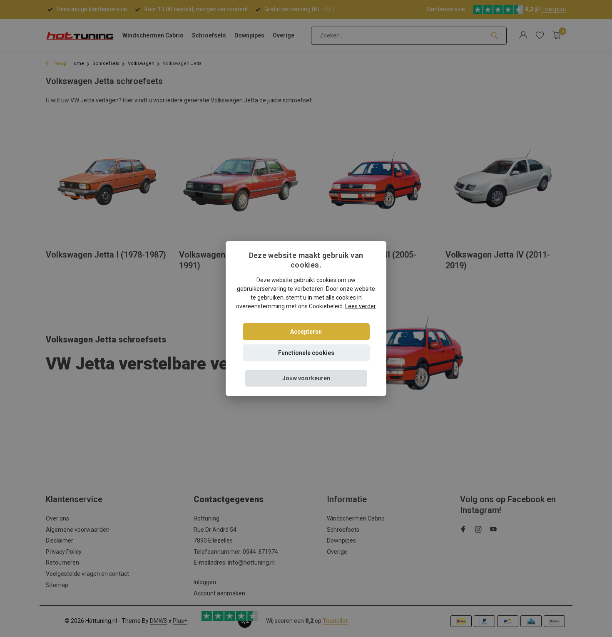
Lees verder (360, 306)
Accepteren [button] (306, 331)
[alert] (306, 318)
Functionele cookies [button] (306, 352)
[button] (306, 378)
